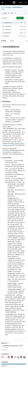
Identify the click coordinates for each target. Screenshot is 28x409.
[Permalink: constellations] (1, 47)
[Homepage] (14, 2)
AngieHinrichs (8, 22)
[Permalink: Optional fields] (1, 158)
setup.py (7, 36)
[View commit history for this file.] (24, 23)
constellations (17, 7)
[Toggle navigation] (2, 2)
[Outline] (26, 40)
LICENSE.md (8, 29)
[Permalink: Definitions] (1, 101)
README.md (8, 32)
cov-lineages (7, 7)
